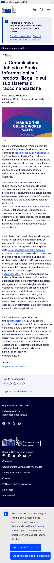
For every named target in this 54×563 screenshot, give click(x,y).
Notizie (8, 55)
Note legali (7, 489)
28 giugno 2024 (12, 273)
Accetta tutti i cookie (25, 547)
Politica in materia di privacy (16, 484)
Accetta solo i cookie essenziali (32, 555)
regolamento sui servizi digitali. (30, 152)
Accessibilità (8, 495)
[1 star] (6, 384)
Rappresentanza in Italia (14, 366)
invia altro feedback (22, 391)
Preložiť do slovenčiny (20, 36)
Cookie (6, 478)
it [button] (35, 9)
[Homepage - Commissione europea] (9, 9)
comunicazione (15, 320)
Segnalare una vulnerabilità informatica (22, 466)
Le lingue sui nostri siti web (16, 472)
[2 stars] (8, 384)
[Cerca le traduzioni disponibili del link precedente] (48, 153)
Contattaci (7, 461)
